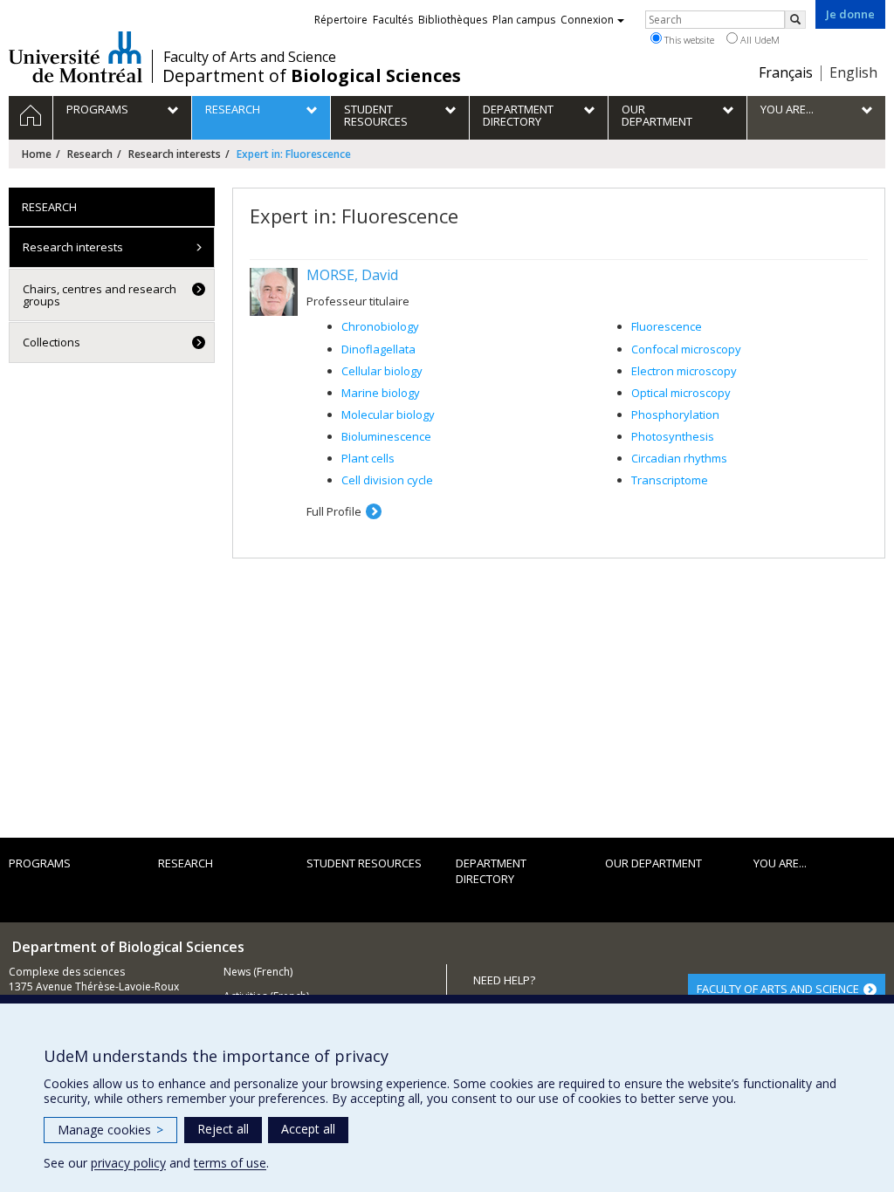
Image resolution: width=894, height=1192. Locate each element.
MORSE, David (352, 274)
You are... (780, 863)
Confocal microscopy (686, 349)
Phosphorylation (675, 414)
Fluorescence (666, 326)
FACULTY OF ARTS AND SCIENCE (778, 989)
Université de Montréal (75, 57)
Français (786, 72)
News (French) (258, 971)
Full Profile (333, 511)
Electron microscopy (684, 371)
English (853, 72)
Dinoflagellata (378, 349)
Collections (51, 342)
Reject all (223, 1128)
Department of (311, 76)
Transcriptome (669, 480)
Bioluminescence (386, 436)
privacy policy (128, 1162)
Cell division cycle (387, 480)
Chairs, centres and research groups (99, 295)
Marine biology (380, 393)
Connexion (587, 19)
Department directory (491, 871)
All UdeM (759, 39)
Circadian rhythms (679, 458)
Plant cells (368, 458)
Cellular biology (382, 371)
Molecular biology (388, 414)
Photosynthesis (672, 436)
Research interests (174, 154)
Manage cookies (110, 1129)
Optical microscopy (681, 393)
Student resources (364, 863)
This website (688, 39)
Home (37, 154)
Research (90, 154)
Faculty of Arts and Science (249, 57)
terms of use (230, 1162)
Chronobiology (380, 326)
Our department (653, 863)
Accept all (308, 1128)
